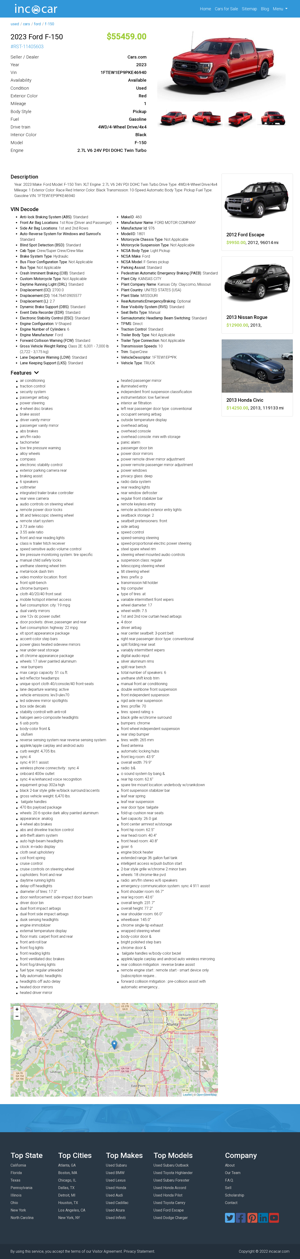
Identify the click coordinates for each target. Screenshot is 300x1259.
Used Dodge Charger (171, 1217)
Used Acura (115, 1210)
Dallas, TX (66, 1188)
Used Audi (114, 1195)
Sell (228, 1188)
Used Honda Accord (170, 1188)
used (15, 24)
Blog (265, 8)
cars (26, 24)
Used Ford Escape (169, 1210)
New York (18, 1210)
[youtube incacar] (274, 1221)
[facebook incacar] (241, 1221)
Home (206, 8)
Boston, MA (67, 1173)
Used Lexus (116, 1180)
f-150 (49, 24)
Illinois (16, 1195)
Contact (231, 1203)
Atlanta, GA (67, 1165)
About (230, 1165)
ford (37, 24)
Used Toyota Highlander (173, 1173)
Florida (16, 1173)
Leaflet (187, 1094)
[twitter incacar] (230, 1221)
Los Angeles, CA (71, 1210)
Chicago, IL (67, 1180)
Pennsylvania (21, 1188)
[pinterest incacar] (252, 1221)
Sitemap (249, 8)
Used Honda (116, 1188)
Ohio (14, 1203)
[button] (114, 1045)
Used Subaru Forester (171, 1180)
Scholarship (234, 1195)
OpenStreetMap (207, 1094)
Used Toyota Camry (169, 1203)
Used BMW (115, 1173)
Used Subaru (116, 1165)
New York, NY (69, 1217)
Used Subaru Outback (171, 1165)
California (18, 1165)
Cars (226, 8)
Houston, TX (68, 1203)
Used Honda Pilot (168, 1195)
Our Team (232, 1173)
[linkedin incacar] (263, 1221)
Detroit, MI (66, 1195)
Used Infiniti (116, 1217)
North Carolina (22, 1217)
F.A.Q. (229, 1180)
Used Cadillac (117, 1203)
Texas (15, 1180)
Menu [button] (278, 8)
